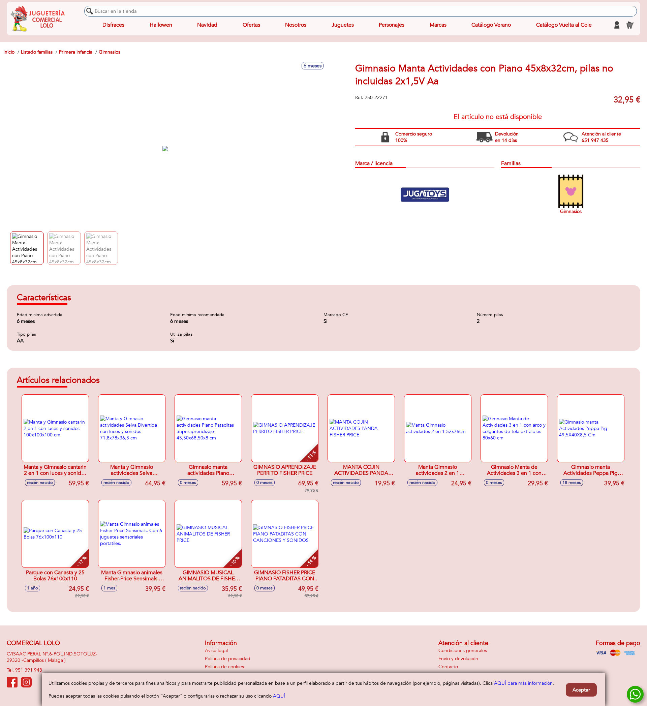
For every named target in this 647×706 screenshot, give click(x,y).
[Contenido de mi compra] (630, 25)
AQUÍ (279, 696)
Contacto (448, 667)
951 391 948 (28, 670)
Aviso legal (216, 650)
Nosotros (295, 25)
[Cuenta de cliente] (616, 25)
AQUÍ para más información (523, 683)
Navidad (207, 25)
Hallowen (161, 25)
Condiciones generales (462, 650)
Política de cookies (224, 667)
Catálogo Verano (491, 25)
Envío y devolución (458, 658)
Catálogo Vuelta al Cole (564, 25)
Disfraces (113, 25)
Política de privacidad (227, 658)
